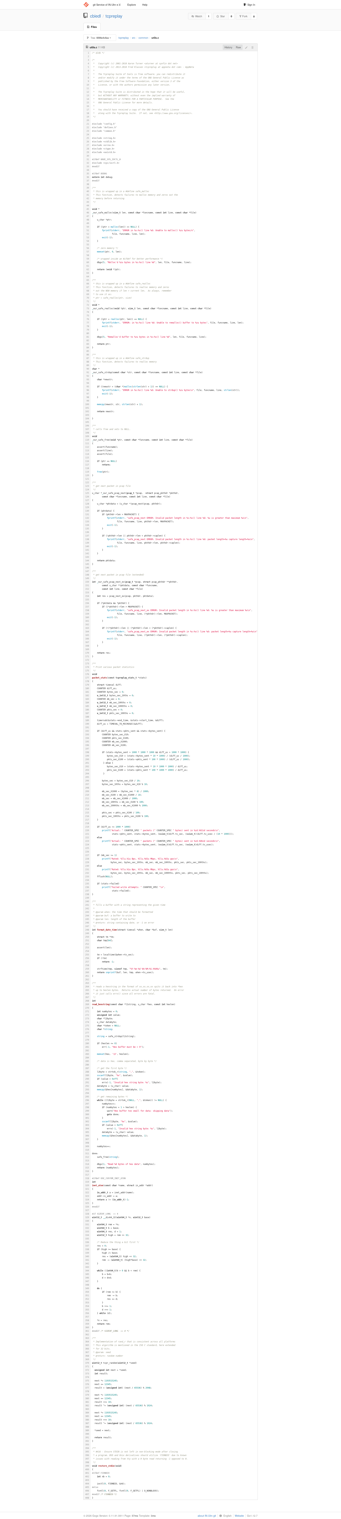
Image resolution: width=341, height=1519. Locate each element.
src (133, 37)
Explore (131, 4)
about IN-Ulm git (207, 1515)
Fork (244, 16)
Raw (238, 47)
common (143, 37)
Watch (198, 16)
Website (239, 1515)
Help (144, 4)
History (228, 47)
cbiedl (95, 16)
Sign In (251, 4)
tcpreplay (113, 16)
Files (94, 27)
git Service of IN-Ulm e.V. (107, 4)
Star (222, 16)
